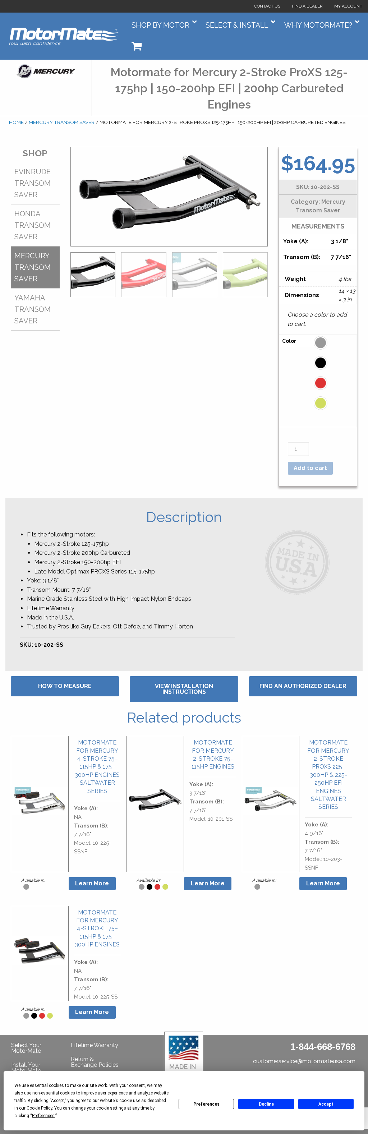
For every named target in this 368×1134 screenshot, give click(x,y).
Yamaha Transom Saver (32, 309)
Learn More (92, 883)
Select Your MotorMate (26, 1048)
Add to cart (310, 468)
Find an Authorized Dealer (302, 686)
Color (289, 341)
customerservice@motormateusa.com (304, 1061)
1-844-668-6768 (322, 1046)
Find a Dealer (307, 6)
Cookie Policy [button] (39, 1108)
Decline (266, 1104)
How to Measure (65, 686)
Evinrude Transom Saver (32, 183)
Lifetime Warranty (94, 1045)
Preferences (206, 1104)
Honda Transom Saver (32, 225)
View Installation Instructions (184, 689)
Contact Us (267, 6)
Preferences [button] (43, 1115)
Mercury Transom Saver (62, 122)
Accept (326, 1104)
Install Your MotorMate (26, 1067)
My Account (348, 6)
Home (16, 122)
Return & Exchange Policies (95, 1062)
